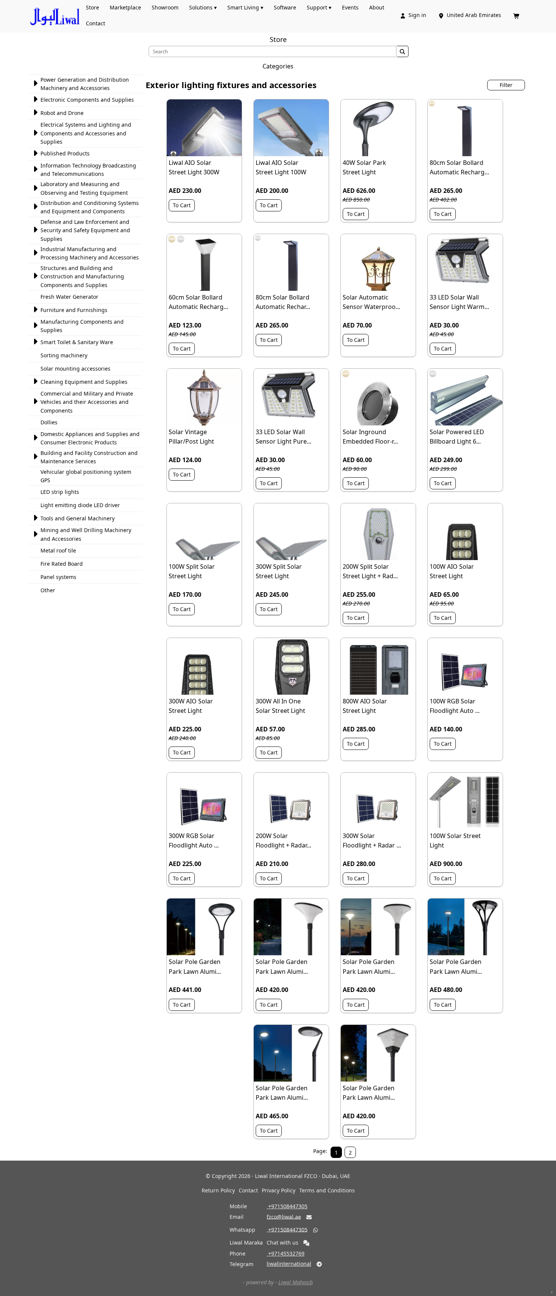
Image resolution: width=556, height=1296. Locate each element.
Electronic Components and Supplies (87, 99)
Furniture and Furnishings (73, 310)
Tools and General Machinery (77, 518)
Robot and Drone (62, 112)
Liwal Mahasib (295, 1282)
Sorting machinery (63, 355)
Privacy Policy (278, 1190)
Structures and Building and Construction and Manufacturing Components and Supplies (82, 276)
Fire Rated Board (61, 563)
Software (285, 7)
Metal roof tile (58, 550)
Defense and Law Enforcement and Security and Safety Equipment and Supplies (85, 230)
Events (350, 7)
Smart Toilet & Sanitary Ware (76, 342)
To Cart (182, 205)
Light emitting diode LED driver (80, 505)
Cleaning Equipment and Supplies (83, 381)
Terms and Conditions (327, 1190)
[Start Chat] (306, 1243)
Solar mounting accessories (75, 368)
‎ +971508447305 (287, 1206)
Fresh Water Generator (69, 296)
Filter (506, 84)
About (376, 7)
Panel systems (58, 576)
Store (92, 7)
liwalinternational (289, 1263)
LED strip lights (59, 491)
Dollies (48, 422)
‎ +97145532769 (285, 1253)
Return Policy (218, 1190)
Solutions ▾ (203, 7)
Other (47, 590)
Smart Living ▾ (245, 7)
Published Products (65, 153)
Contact (95, 23)
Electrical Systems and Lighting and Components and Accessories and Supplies (85, 133)
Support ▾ (319, 7)
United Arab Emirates (470, 15)
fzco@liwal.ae (284, 1216)
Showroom (165, 7)
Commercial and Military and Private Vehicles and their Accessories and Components (86, 402)
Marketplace (125, 7)
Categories (278, 66)
